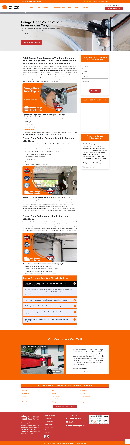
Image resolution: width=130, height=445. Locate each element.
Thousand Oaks (86, 396)
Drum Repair (49, 421)
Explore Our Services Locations (65, 406)
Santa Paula (55, 399)
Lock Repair (48, 424)
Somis (83, 393)
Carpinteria (84, 402)
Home (31, 7)
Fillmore (24, 396)
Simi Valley (84, 390)
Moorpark (24, 399)
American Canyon (32, 13)
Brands (77, 7)
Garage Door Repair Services (62, 7)
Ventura (84, 399)
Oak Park (24, 402)
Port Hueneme (56, 396)
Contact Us (86, 7)
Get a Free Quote (31, 42)
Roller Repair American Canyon (48, 13)
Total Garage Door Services (65, 443)
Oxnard (54, 393)
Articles (47, 430)
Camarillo (24, 390)
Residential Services (43, 7)
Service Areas (49, 427)
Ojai (53, 390)
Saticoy (54, 402)
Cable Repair (49, 418)
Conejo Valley (25, 393)
